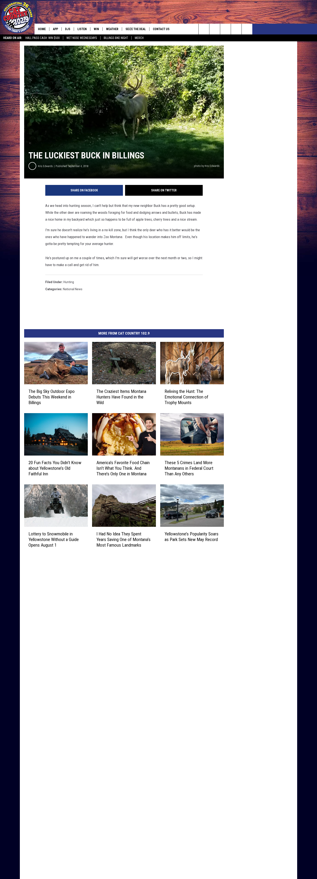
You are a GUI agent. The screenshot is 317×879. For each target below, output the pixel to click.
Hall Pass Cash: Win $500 (42, 38)
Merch (139, 38)
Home (42, 29)
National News (72, 289)
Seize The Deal (136, 29)
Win (96, 29)
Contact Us (161, 29)
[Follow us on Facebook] (225, 29)
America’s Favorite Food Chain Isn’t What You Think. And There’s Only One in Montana (123, 468)
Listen (82, 29)
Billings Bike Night (116, 38)
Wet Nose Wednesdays (81, 38)
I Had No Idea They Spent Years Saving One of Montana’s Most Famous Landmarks (123, 539)
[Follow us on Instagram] (236, 29)
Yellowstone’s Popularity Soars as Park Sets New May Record (191, 536)
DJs (67, 29)
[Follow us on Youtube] (247, 29)
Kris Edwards (45, 166)
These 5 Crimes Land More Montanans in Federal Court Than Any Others (189, 468)
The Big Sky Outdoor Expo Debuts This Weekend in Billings (51, 397)
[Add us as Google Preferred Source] (214, 29)
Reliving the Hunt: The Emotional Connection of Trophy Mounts (186, 397)
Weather (112, 29)
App (55, 29)
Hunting (68, 282)
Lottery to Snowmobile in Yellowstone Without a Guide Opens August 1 (53, 539)
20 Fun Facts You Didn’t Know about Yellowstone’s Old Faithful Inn (54, 468)
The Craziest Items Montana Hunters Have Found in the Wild (121, 397)
